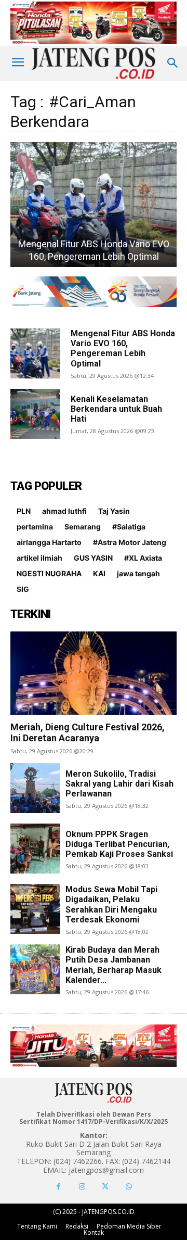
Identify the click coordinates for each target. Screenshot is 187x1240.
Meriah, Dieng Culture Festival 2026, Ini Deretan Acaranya (87, 733)
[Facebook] (58, 1187)
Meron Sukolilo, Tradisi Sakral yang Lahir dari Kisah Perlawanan (119, 784)
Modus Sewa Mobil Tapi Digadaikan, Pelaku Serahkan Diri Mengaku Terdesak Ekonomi (111, 904)
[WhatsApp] (128, 1187)
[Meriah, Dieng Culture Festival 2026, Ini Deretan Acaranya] (93, 673)
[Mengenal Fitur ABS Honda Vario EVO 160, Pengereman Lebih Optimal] (35, 353)
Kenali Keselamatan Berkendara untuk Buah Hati (116, 409)
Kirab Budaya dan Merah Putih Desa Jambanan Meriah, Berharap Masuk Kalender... (113, 965)
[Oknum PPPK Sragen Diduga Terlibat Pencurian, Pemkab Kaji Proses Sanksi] (35, 849)
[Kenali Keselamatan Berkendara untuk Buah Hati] (35, 414)
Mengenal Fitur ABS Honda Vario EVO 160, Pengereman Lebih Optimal (123, 348)
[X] (105, 1187)
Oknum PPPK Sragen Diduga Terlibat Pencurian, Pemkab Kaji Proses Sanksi (119, 844)
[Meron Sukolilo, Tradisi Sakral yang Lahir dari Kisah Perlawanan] (35, 788)
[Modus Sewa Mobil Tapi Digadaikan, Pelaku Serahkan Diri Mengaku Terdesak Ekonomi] (35, 909)
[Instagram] (82, 1187)
